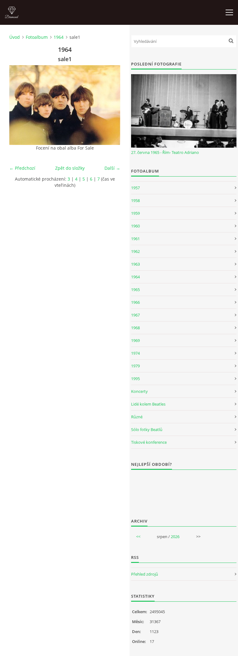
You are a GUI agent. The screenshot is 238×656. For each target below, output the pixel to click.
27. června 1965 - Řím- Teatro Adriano (165, 152)
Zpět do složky (70, 168)
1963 (135, 264)
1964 (59, 37)
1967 (135, 315)
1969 (135, 340)
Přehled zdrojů (144, 574)
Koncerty (139, 391)
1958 (135, 200)
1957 (135, 188)
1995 (135, 378)
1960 (135, 226)
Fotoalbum (37, 37)
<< (138, 536)
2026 (175, 536)
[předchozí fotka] (19, 105)
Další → (112, 168)
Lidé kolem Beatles (148, 404)
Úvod (14, 37)
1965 (135, 289)
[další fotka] (110, 105)
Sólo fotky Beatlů (146, 429)
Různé (137, 417)
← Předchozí (22, 168)
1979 (135, 366)
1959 (135, 213)
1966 (135, 302)
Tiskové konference (149, 442)
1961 (135, 238)
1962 (135, 251)
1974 (135, 353)
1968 (135, 327)
